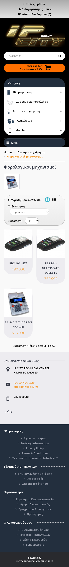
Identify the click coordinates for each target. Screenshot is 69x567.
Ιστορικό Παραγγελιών (35, 535)
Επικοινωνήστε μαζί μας (35, 474)
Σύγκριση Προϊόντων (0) (24, 200)
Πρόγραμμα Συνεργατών (35, 509)
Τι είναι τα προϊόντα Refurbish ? (35, 458)
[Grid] (47, 199)
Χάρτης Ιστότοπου (35, 483)
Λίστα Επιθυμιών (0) (36, 14)
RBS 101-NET (18, 263)
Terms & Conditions (35, 453)
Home (8, 152)
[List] (54, 199)
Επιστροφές (35, 479)
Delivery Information (35, 443)
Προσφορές (35, 514)
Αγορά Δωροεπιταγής (35, 504)
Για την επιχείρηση (30, 152)
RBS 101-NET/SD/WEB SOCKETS (51, 267)
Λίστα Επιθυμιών (35, 539)
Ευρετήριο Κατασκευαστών (35, 499)
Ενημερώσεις (35, 544)
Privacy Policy (35, 448)
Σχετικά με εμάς (35, 438)
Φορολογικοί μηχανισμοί (25, 156)
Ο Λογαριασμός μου (35, 530)
